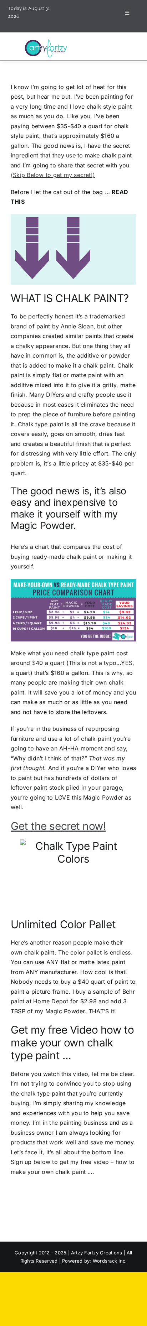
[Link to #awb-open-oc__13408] (127, 13)
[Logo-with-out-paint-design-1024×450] (47, 41)
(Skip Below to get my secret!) (53, 174)
